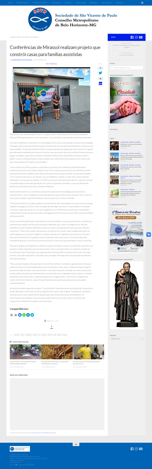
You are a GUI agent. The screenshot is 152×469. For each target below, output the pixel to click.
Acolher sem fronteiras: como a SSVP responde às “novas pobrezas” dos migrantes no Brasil (130, 181)
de (39, 334)
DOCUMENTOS (106, 3)
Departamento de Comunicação (22, 60)
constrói (35, 334)
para (55, 334)
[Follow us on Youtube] (140, 37)
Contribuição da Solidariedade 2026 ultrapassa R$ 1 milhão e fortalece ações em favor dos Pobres (130, 193)
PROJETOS (68, 3)
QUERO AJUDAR (81, 3)
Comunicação (15, 37)
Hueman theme (30, 464)
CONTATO (119, 3)
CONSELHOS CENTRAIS (39, 3)
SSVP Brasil (34, 37)
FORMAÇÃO (93, 3)
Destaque (25, 37)
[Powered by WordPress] (16, 464)
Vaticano (122, 178)
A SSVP (10, 3)
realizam (65, 334)
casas (22, 334)
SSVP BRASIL (51, 63)
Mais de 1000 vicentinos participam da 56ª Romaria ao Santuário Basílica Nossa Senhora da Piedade (131, 157)
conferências (28, 334)
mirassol (50, 334)
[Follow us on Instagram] (136, 37)
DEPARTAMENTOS (22, 3)
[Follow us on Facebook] (132, 37)
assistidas (16, 334)
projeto (59, 334)
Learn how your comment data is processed (43, 433)
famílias (44, 334)
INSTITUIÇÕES (56, 3)
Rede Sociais (114, 129)
